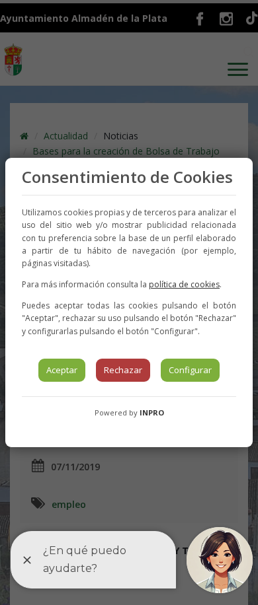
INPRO (152, 412)
